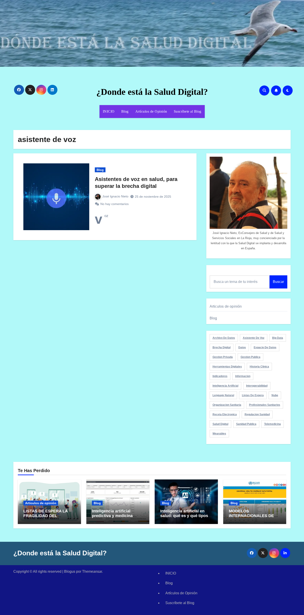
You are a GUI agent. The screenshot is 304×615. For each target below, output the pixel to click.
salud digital (220, 424)
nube (275, 395)
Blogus (69, 571)
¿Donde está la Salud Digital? (152, 92)
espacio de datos (265, 347)
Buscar (278, 282)
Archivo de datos (224, 337)
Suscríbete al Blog (187, 111)
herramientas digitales (227, 366)
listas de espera (253, 395)
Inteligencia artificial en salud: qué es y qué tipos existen (184, 516)
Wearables (219, 433)
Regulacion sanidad (257, 414)
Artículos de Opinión (151, 111)
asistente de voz (253, 337)
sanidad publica (246, 424)
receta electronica (225, 414)
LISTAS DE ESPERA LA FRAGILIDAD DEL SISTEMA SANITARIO (45, 516)
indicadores (220, 376)
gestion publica (250, 357)
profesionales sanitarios (264, 404)
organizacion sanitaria (227, 404)
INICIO (109, 111)
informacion (242, 376)
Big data (277, 337)
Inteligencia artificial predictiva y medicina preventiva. (112, 516)
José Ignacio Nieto (115, 196)
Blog (125, 111)
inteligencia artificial (225, 385)
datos (242, 347)
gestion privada (223, 357)
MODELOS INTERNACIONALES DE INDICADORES (251, 516)
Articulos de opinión (226, 306)
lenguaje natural (223, 395)
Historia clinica (259, 366)
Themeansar (92, 571)
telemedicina (272, 424)
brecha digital (222, 347)
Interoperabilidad (257, 385)
